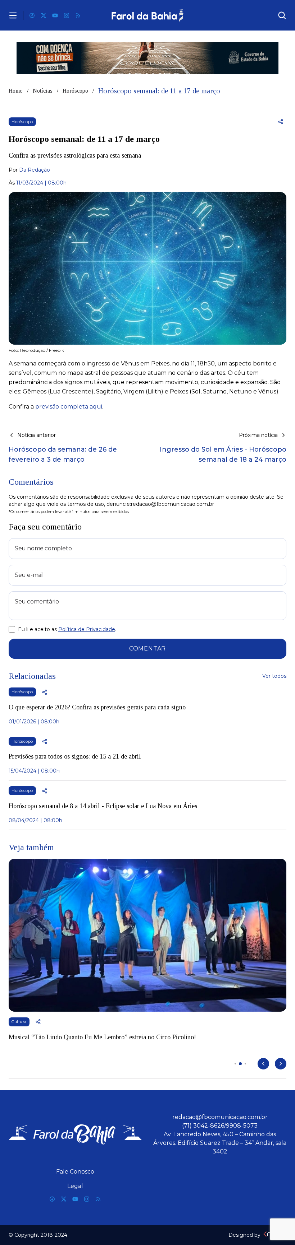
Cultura (19, 1021)
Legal (75, 1186)
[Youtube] (55, 15)
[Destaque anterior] (263, 1063)
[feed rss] (78, 15)
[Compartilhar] (280, 121)
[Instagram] (66, 15)
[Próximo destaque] (280, 1063)
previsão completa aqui (68, 406)
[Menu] (13, 15)
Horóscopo (75, 91)
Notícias (43, 91)
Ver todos (274, 676)
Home (16, 91)
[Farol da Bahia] (147, 15)
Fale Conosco (75, 1171)
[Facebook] (32, 15)
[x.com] (43, 15)
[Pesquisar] (282, 15)
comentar (147, 648)
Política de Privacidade (86, 629)
